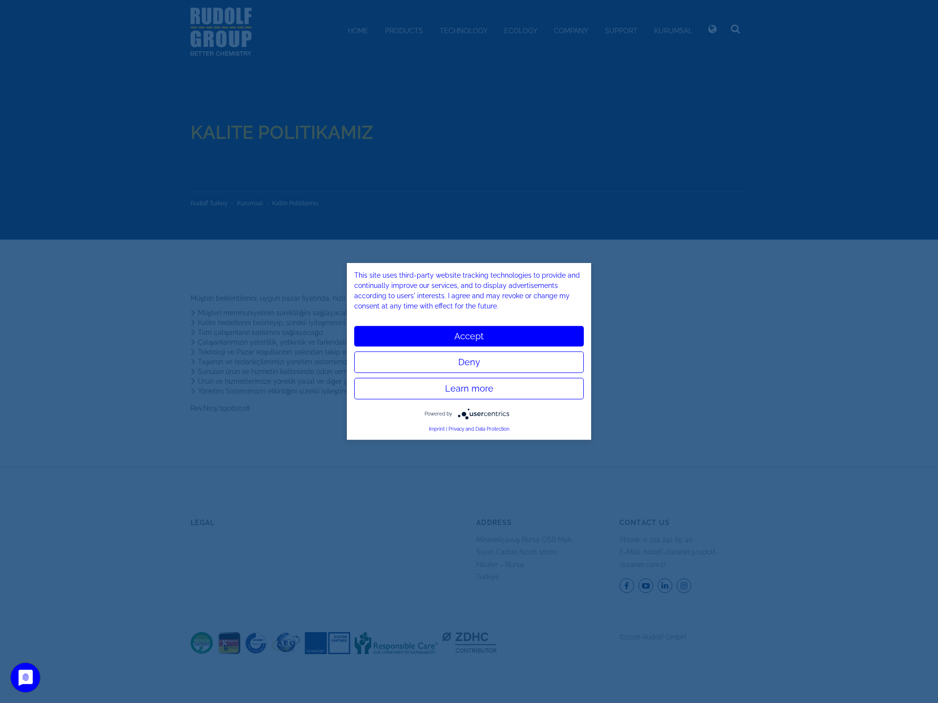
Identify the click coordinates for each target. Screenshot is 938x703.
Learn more (469, 388)
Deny (469, 362)
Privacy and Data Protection (479, 429)
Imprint (437, 429)
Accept (469, 336)
